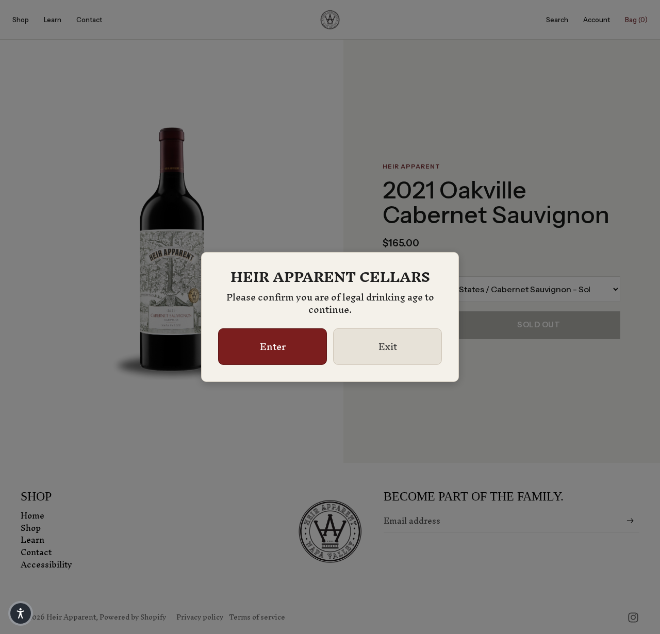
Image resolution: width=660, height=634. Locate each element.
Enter (273, 346)
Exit (387, 346)
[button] (20, 613)
